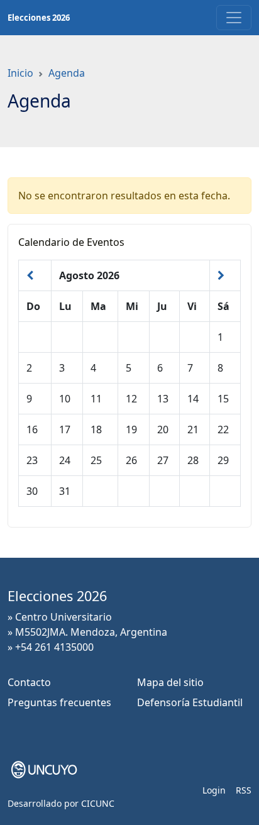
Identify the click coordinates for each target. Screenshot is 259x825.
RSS (243, 790)
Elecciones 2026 (39, 17)
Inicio (20, 73)
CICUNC (97, 803)
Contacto (29, 682)
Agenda (66, 73)
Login (214, 790)
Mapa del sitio (170, 682)
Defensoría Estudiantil (190, 702)
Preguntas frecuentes (59, 702)
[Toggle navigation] (233, 17)
